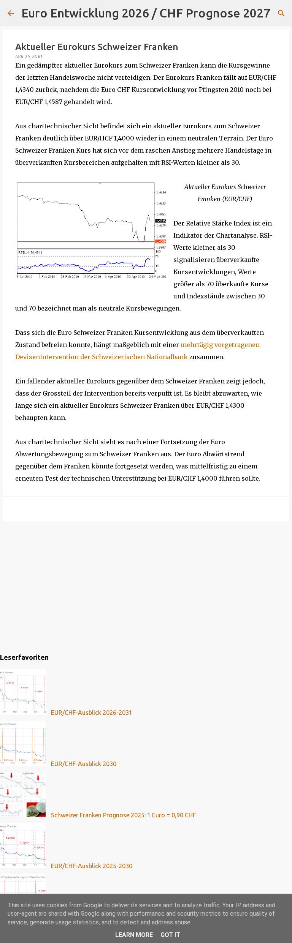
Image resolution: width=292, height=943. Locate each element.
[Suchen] (281, 13)
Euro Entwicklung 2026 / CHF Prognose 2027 (145, 13)
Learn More (134, 934)
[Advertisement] (146, 586)
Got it (170, 934)
